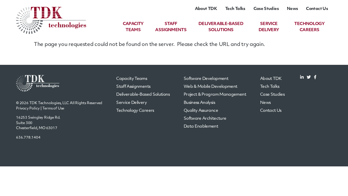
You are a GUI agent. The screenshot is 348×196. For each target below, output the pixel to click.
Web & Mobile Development (210, 87)
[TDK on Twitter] (309, 78)
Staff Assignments (133, 87)
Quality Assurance (201, 111)
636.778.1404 (28, 137)
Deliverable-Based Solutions (143, 95)
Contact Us (317, 9)
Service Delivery (131, 103)
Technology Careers (135, 111)
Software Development (206, 79)
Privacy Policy (28, 108)
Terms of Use (53, 108)
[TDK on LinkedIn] (302, 78)
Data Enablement (201, 127)
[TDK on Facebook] (315, 78)
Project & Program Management (215, 95)
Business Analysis (199, 103)
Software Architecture (205, 119)
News (292, 9)
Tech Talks (235, 9)
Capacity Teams (131, 79)
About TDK (206, 9)
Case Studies (266, 9)
